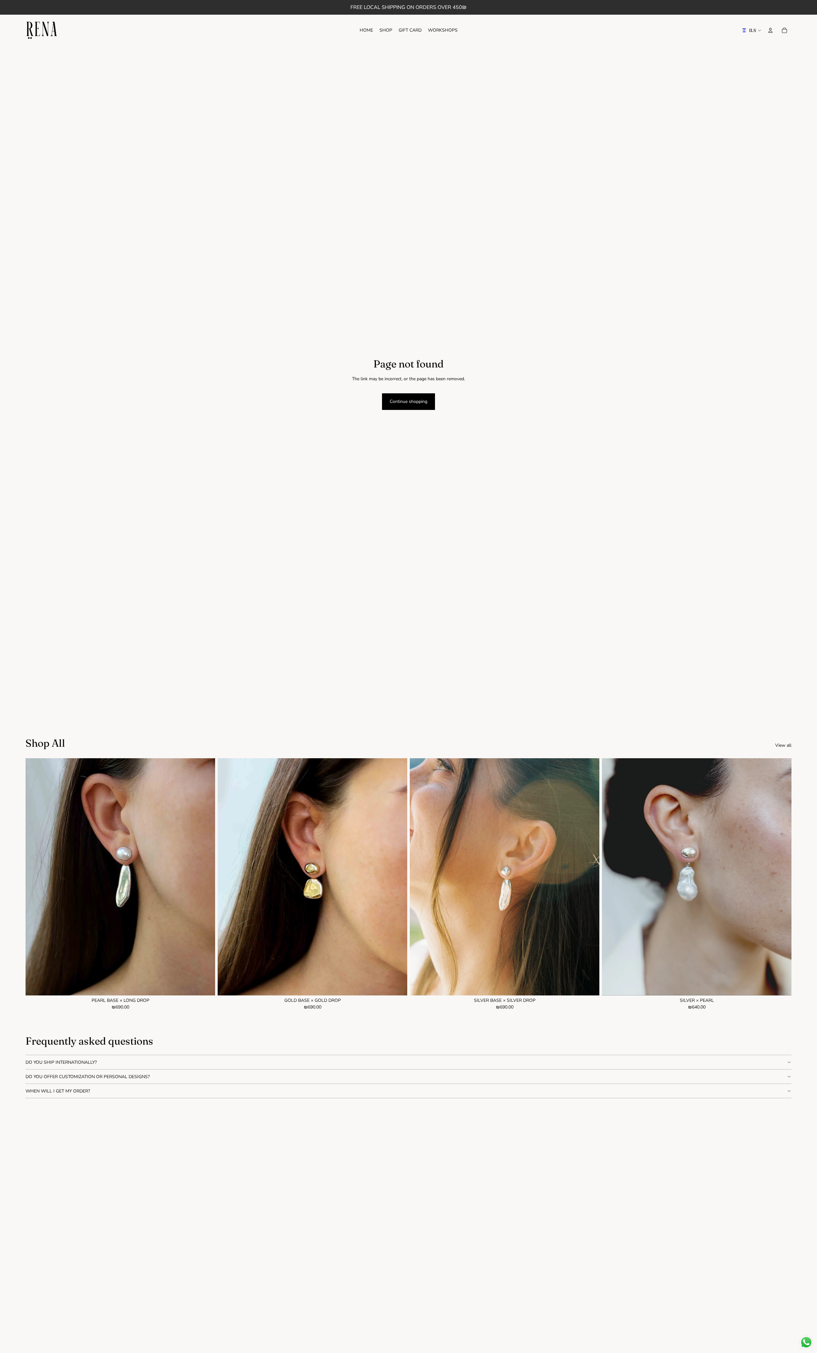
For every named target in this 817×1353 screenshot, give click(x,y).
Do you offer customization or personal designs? (88, 1077)
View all (783, 745)
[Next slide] (205, 877)
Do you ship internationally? (61, 1062)
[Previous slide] (35, 877)
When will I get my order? (58, 1091)
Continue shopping (408, 401)
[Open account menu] (770, 30)
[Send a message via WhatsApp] (806, 1342)
